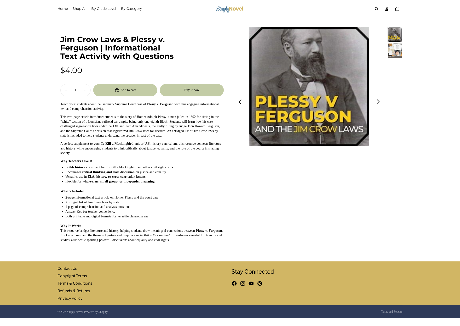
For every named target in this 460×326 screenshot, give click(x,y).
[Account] (386, 9)
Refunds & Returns (74, 290)
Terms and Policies (391, 311)
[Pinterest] (260, 283)
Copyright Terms (72, 276)
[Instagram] (243, 283)
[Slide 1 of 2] (395, 35)
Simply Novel (75, 312)
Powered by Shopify (96, 312)
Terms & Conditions (75, 283)
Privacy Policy (70, 298)
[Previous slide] (238, 102)
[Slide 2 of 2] (395, 51)
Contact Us (67, 268)
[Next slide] (379, 102)
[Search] (376, 9)
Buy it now (191, 90)
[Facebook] (234, 283)
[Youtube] (251, 283)
